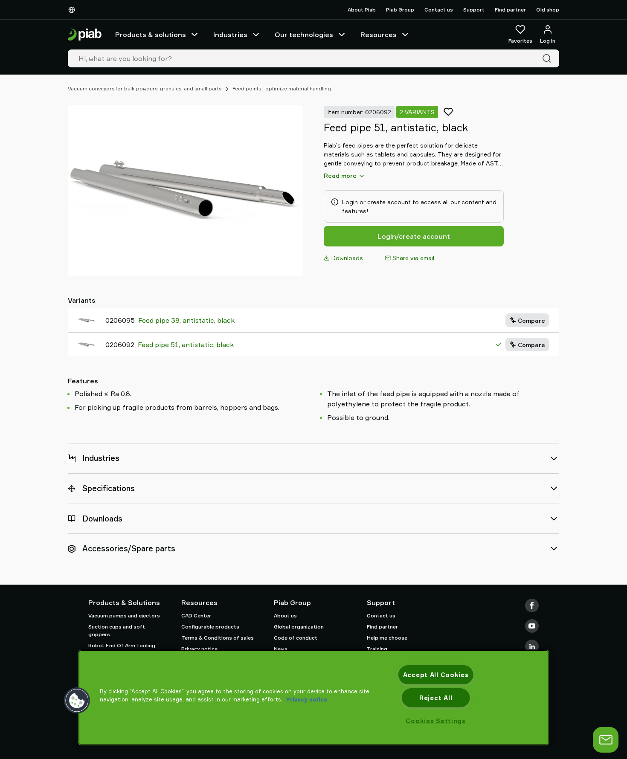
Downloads (347, 257)
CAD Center (196, 615)
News (280, 649)
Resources (378, 34)
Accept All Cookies (436, 674)
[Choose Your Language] (73, 9)
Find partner (510, 9)
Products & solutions (150, 34)
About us (285, 615)
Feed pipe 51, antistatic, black (186, 344)
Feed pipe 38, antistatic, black (186, 320)
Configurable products (210, 626)
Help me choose (387, 637)
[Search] (548, 58)
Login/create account (413, 236)
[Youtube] (532, 626)
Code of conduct (295, 637)
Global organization (299, 626)
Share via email (413, 257)
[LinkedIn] (532, 646)
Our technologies (304, 34)
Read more (340, 175)
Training (377, 649)
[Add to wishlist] (448, 111)
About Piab (362, 9)
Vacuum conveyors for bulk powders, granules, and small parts (144, 88)
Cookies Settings (436, 720)
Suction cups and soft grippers (116, 630)
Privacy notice (199, 649)
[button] (77, 700)
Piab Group (400, 9)
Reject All (435, 697)
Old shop (547, 9)
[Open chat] (605, 740)
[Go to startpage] (85, 35)
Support (474, 9)
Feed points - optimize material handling (281, 88)
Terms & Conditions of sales (217, 637)
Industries (230, 34)
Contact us (438, 9)
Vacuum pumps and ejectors (124, 615)
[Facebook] (532, 605)
